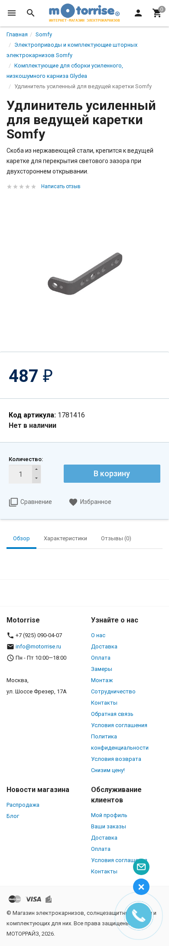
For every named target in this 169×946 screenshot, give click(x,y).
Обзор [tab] (21, 538)
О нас (98, 635)
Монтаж (102, 680)
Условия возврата (116, 759)
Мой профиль (109, 815)
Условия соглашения (119, 725)
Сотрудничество (113, 691)
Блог (12, 816)
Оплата (100, 657)
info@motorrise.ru (38, 646)
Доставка (104, 646)
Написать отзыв (61, 186)
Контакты (104, 702)
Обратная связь (112, 714)
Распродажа (22, 805)
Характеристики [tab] (65, 538)
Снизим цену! (108, 770)
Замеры (101, 669)
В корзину (112, 473)
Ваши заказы (108, 826)
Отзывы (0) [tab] (116, 538)
